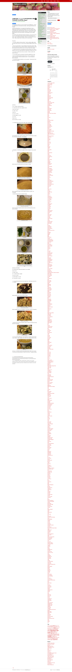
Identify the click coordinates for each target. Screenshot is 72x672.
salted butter (49, 516)
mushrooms (49, 396)
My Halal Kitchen (40, 29)
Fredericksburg (50, 264)
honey (48, 311)
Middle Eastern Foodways (51, 386)
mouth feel (49, 392)
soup (14, 359)
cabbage (49, 147)
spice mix (49, 546)
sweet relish (49, 562)
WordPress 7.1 (27, 669)
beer (48, 118)
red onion (49, 493)
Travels (49, 591)
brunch (48, 143)
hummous (49, 317)
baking (48, 107)
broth (17, 357)
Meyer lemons (50, 383)
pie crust (49, 457)
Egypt (48, 236)
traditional (56, 638)
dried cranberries (50, 228)
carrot (48, 165)
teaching (49, 569)
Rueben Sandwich (50, 509)
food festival (49, 257)
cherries (49, 176)
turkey (48, 593)
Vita (51, 669)
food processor (50, 260)
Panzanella (49, 435)
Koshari (49, 343)
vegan (16, 359)
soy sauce (49, 544)
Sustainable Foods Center (51, 662)
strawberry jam (50, 556)
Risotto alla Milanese (50, 500)
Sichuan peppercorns (50, 533)
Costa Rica (49, 208)
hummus (49, 318)
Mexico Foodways (50, 382)
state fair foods (50, 551)
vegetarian (18, 359)
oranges (49, 424)
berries (48, 119)
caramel (49, 160)
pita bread (25, 358)
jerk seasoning (50, 332)
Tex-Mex (49, 572)
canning (49, 157)
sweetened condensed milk (51, 564)
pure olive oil (49, 478)
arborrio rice (49, 101)
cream (48, 213)
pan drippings (49, 433)
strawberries (49, 555)
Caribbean (49, 162)
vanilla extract (49, 600)
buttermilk (49, 146)
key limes (49, 338)
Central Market (50, 168)
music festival (49, 398)
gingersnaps (49, 285)
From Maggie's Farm (41, 25)
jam (48, 324)
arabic (21, 360)
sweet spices (49, 563)
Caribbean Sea (50, 163)
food (48, 256)
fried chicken (49, 270)
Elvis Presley (49, 237)
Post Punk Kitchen (50, 659)
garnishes (49, 282)
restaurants (49, 497)
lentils (14, 358)
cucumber (49, 217)
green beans (49, 292)
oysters (49, 431)
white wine (49, 615)
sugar (48, 559)
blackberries (49, 127)
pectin (48, 450)
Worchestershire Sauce (51, 618)
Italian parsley (49, 322)
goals (48, 286)
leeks (48, 350)
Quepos (49, 480)
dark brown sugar (50, 221)
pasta (48, 442)
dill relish (49, 225)
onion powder (49, 421)
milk (48, 387)
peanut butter (49, 447)
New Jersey (49, 406)
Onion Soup (49, 422)
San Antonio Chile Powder (51, 517)
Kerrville (49, 335)
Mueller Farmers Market (51, 393)
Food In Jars (40, 22)
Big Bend (49, 121)
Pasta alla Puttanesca (51, 443)
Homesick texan (40, 26)
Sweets (49, 565)
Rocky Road (49, 503)
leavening (49, 348)
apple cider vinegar (50, 97)
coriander (21, 357)
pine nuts (49, 461)
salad (48, 511)
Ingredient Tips (50, 320)
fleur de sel (49, 254)
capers (48, 158)
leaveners (49, 347)
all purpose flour (16, 356)
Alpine (48, 88)
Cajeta (48, 150)
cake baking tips (50, 152)
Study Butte (49, 557)
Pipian (48, 462)
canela (48, 154)
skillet (48, 535)
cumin (24, 357)
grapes (48, 291)
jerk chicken (49, 330)
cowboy (49, 209)
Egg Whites (49, 232)
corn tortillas (49, 206)
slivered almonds (50, 537)
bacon (48, 106)
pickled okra (49, 453)
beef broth (49, 117)
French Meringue (50, 265)
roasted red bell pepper (51, 501)
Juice (48, 334)
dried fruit (49, 229)
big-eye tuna (49, 122)
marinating (49, 370)
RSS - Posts (49, 42)
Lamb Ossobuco (50, 345)
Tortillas (49, 588)
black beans (49, 124)
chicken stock (49, 183)
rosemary (49, 507)
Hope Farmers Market (51, 312)
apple (48, 94)
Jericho (29, 357)
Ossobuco (49, 427)
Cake (48, 151)
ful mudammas (50, 278)
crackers (49, 212)
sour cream (49, 541)
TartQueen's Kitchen (20, 4)
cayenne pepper (50, 166)
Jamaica (49, 325)
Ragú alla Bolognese (50, 484)
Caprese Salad (50, 159)
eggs (48, 235)
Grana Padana (50, 289)
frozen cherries (50, 274)
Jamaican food (50, 327)
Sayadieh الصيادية (52, 36)
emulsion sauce (50, 239)
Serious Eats (49, 660)
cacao (48, 148)
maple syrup (49, 367)
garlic (27, 357)
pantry (48, 434)
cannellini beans (50, 156)
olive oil (20, 358)
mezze (48, 384)
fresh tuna (49, 269)
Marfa (48, 368)
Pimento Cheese (52, 27)
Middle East (17, 358)
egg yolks (49, 233)
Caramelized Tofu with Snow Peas (55, 28)
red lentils (30, 362)
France (48, 263)
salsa (48, 513)
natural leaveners (50, 404)
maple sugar (49, 366)
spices (54, 636)
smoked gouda (50, 538)
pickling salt (49, 454)
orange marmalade (50, 423)
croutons (49, 216)
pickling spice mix (50, 455)
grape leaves (49, 290)
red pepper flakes (50, 494)
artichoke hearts (24, 360)
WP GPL (58, 669)
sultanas (49, 560)
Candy (48, 153)
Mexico (49, 381)
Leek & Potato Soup (50, 349)
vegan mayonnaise (50, 602)
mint (48, 388)
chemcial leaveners (50, 175)
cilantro (19, 357)
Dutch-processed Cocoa (51, 230)
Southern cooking (50, 542)
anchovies (49, 91)
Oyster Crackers (50, 429)
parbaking (49, 436)
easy (25, 357)
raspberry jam (49, 489)
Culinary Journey (50, 218)
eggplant (49, 234)
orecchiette (49, 425)
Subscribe (49, 61)
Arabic (19, 356)
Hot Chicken (49, 315)
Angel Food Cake (50, 92)
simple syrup (49, 534)
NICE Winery (49, 658)
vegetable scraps (50, 604)
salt (48, 515)
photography (49, 452)
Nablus (48, 399)
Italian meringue (50, 321)
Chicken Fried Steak (50, 181)
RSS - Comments (50, 43)
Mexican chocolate (50, 379)
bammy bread (49, 110)
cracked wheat (50, 211)
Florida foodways (50, 255)
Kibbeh (48, 339)
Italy (48, 323)
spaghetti (49, 545)
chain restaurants (50, 170)
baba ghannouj (50, 105)
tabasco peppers (50, 566)
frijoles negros (49, 273)
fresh (48, 267)
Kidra (48, 340)
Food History (49, 258)
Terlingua (49, 571)
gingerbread (49, 284)
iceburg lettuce (50, 319)
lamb (48, 344)
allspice (49, 625)
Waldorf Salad (49, 612)
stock (48, 553)
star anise (49, 550)
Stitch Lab (49, 661)
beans (48, 115)
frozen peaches (50, 275)
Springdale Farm (50, 549)
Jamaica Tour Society (41, 28)
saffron (48, 510)
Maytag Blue (49, 375)
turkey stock (49, 595)
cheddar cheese (50, 172)
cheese (49, 173)
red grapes (49, 491)
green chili (49, 293)
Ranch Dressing (50, 487)
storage (49, 554)
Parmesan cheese (50, 437)
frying (48, 277)
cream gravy (49, 215)
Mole (48, 390)
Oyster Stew (49, 430)
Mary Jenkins (49, 372)
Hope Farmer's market (41, 27)
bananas (49, 111)
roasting (49, 502)
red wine (49, 495)
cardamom (49, 161)
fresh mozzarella (50, 268)
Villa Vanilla (49, 607)
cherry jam (49, 177)
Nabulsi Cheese (50, 400)
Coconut (49, 200)
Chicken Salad (50, 182)
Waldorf (49, 610)
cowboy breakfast (50, 210)
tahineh (49, 568)
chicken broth (49, 180)
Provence (49, 477)
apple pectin (49, 98)
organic (49, 426)
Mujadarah (49, 394)
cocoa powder (49, 199)
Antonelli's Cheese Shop (51, 643)
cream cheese (50, 214)
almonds (49, 87)
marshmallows (50, 371)
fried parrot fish (50, 271)
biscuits (49, 123)
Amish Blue (49, 89)
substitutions (49, 558)
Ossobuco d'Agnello (50, 428)
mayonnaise (49, 374)
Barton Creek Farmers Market (52, 113)
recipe (34, 358)
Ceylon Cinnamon (50, 169)
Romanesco (49, 505)
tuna (48, 592)
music (48, 397)
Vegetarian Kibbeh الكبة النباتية (54, 37)
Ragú (48, 483)
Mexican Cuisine (50, 380)
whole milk (49, 617)
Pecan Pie (49, 448)
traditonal (49, 590)
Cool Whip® (49, 204)
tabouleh (49, 567)
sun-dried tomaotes (50, 561)
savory (48, 518)
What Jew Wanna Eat (51, 664)
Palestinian (22, 358)
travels (49, 639)
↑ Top (13, 667)
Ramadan (31, 358)
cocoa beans (49, 198)
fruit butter (49, 276)
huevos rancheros (50, 316)
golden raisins (49, 288)
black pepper (49, 125)
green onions (49, 295)
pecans (49, 449)
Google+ (49, 52)
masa (48, 373)
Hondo (48, 310)
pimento (49, 459)
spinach (49, 548)
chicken (49, 179)
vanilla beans (49, 599)
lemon (30, 357)
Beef (48, 116)
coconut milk (49, 201)
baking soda (49, 109)
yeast (48, 619)
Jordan (48, 333)
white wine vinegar (50, 616)
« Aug (48, 79)
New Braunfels (50, 405)
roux (48, 508)
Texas (48, 573)
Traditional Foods (50, 589)
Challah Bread (49, 171)
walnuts (49, 613)
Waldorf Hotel (49, 611)
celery (48, 167)
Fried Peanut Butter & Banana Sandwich (53, 272)
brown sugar (49, 142)
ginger (48, 283)
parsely (49, 440)
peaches (49, 446)
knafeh (48, 341)
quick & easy (28, 358)
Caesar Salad (49, 149)
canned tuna (49, 155)
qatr (48, 479)
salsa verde (49, 514)
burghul (49, 144)
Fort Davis (49, 261)
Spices (48, 547)
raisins (48, 485)
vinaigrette (49, 608)
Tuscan (49, 597)
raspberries (49, 488)
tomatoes (53, 638)
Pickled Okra (52, 31)
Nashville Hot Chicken (53, 32)
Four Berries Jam (50, 262)
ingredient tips (54, 630)
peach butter (49, 444)
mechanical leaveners (51, 376)
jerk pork (49, 331)
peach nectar (49, 445)
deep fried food (50, 222)
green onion (49, 294)
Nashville (49, 402)
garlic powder (49, 281)
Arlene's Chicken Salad (51, 102)
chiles (48, 628)
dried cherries (49, 227)
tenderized (49, 570)
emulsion (49, 238)
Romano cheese (50, 506)
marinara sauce (50, 369)
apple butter (49, 95)
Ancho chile (49, 90)
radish (48, 482)
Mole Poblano (49, 391)
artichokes (15, 357)
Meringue (49, 378)
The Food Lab (49, 663)
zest (48, 622)
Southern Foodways (50, 543)
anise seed (49, 93)
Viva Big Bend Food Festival (52, 609)
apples (48, 99)
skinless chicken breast (51, 536)
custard (49, 220)
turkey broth (49, 594)
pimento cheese (50, 460)
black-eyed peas (50, 126)
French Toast (49, 266)
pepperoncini (49, 451)
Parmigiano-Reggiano (51, 439)
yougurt (49, 621)
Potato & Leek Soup (53, 35)
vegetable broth (50, 603)
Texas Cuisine (49, 638)
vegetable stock (50, 605)
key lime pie (49, 337)
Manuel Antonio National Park (52, 365)
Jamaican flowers (50, 326)
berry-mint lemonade (50, 120)
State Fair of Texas (50, 552)
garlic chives (49, 280)
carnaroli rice (49, 164)
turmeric (49, 596)
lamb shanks (49, 346)
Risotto (49, 499)
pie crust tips (49, 458)
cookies (49, 202)
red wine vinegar (50, 496)
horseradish (49, 314)
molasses (49, 389)
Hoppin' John (49, 313)
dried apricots (49, 226)
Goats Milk (49, 287)
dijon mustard (49, 223)
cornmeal (49, 207)
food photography (50, 259)
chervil (48, 178)
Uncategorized (50, 598)
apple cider (49, 96)
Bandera (49, 112)
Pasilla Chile (49, 441)
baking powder (50, 108)
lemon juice (27, 361)
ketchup (49, 336)
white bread (49, 614)
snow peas (49, 539)
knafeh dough (49, 342)
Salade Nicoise (50, 512)
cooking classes (50, 203)
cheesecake (49, 174)
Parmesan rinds (50, 438)
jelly (48, 328)
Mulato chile (49, 395)
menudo (49, 377)
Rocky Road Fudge (50, 504)
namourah (49, 401)
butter (48, 145)
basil (48, 114)
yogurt (48, 620)
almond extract (50, 86)
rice (48, 498)
